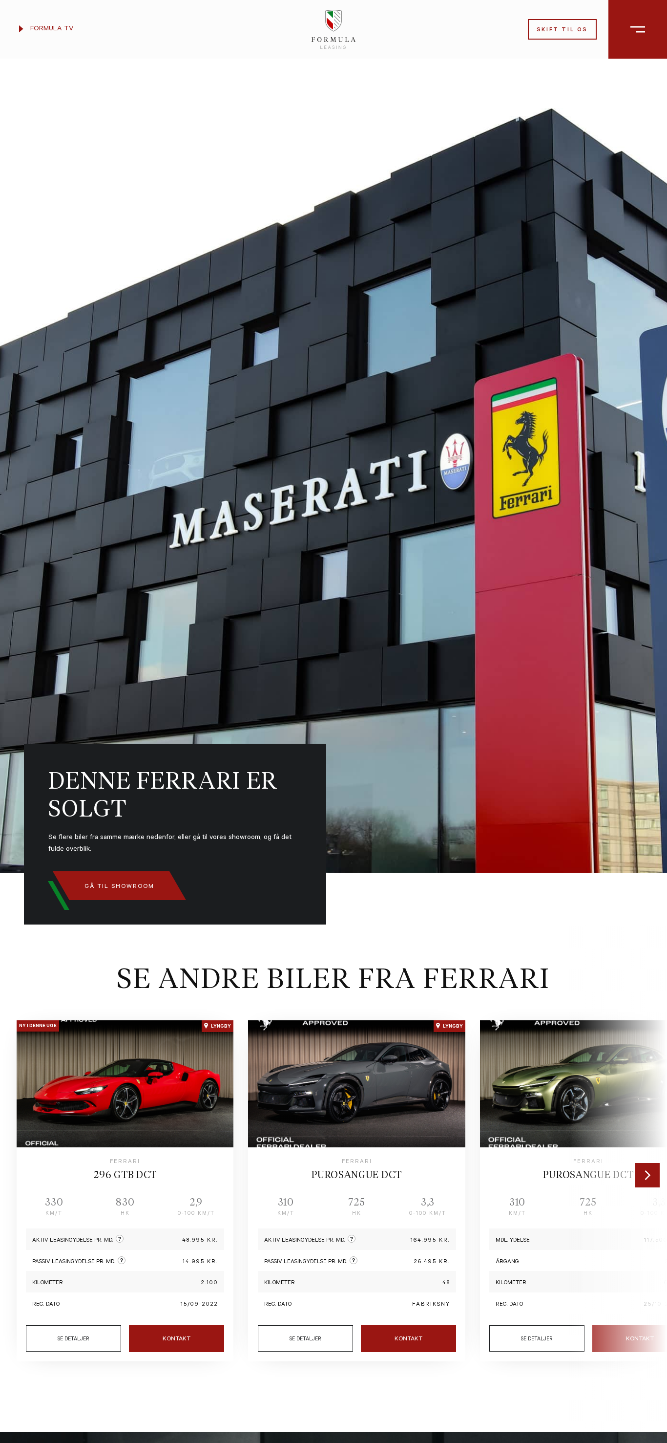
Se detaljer (73, 1339)
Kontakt (176, 1339)
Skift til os (562, 30)
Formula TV (50, 29)
